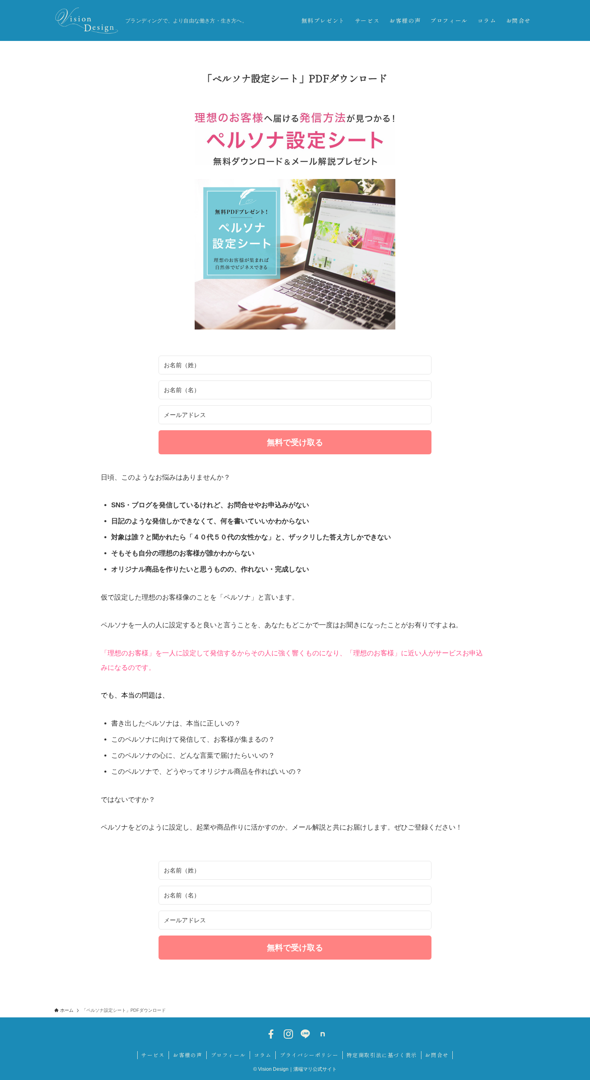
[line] (305, 1034)
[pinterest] (322, 1034)
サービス (153, 1055)
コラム (263, 1055)
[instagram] (288, 1034)
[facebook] (271, 1034)
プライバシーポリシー (309, 1055)
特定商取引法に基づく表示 (382, 1055)
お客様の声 (187, 1055)
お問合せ (436, 1055)
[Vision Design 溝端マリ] (86, 20)
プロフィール (228, 1055)
